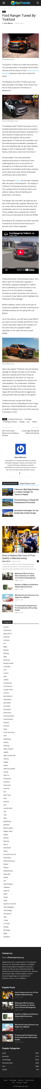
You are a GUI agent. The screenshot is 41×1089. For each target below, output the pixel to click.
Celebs (5, 680)
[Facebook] (4, 28)
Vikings (6, 927)
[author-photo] (20, 454)
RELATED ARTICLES (10, 484)
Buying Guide (8, 663)
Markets (6, 825)
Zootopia (6, 937)
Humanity (7, 778)
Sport (5, 894)
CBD (5, 676)
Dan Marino (7, 696)
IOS (4, 792)
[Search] (38, 3)
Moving (6, 841)
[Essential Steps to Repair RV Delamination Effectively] (7, 502)
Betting (6, 653)
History (6, 759)
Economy (6, 706)
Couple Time (8, 690)
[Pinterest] (14, 28)
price (28, 422)
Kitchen (6, 802)
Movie (5, 835)
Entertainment (8, 716)
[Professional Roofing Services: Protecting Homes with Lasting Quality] (7, 608)
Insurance (7, 785)
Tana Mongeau (8, 907)
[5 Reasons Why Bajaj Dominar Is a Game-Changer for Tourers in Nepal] (7, 492)
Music (5, 844)
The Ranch (7, 914)
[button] (3, 3)
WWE (5, 933)
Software (6, 887)
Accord (6, 627)
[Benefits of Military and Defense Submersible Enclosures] (7, 587)
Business (6, 660)
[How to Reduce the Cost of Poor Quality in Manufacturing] (20, 539)
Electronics (7, 713)
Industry (6, 782)
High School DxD (9, 755)
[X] (9, 28)
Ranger (17, 180)
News (5, 851)
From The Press (9, 732)
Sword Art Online (9, 904)
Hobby (5, 762)
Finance (6, 726)
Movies (6, 838)
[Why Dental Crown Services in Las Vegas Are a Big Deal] (7, 598)
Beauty (6, 650)
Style (5, 900)
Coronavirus (7, 686)
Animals (6, 640)
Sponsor (6, 891)
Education (7, 709)
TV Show (6, 923)
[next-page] (7, 521)
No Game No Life (9, 854)
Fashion (6, 722)
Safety (5, 877)
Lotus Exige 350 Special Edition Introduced (30, 432)
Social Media (8, 884)
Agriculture (7, 633)
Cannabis (6, 666)
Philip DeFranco (9, 861)
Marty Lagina (8, 828)
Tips (5, 917)
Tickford (34, 422)
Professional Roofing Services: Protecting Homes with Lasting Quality (26, 608)
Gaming (6, 746)
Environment (8, 719)
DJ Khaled (7, 703)
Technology (7, 910)
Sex (4, 881)
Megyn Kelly (7, 831)
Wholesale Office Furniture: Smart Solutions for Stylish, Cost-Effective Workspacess (25, 576)
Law (4, 805)
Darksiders (7, 699)
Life (4, 811)
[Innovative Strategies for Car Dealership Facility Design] (7, 513)
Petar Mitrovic (8, 23)
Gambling (7, 739)
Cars (9, 8)
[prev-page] (3, 521)
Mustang (21, 422)
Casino (5, 673)
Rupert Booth (6, 561)
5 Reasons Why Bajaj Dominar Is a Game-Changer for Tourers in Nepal (26, 492)
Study (5, 897)
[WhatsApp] (19, 28)
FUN (5, 736)
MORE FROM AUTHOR (27, 484)
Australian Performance (15, 419)
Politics (6, 867)
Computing (7, 683)
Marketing (7, 821)
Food (5, 729)
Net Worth (7, 848)
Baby (5, 647)
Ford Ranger (28, 419)
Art (4, 643)
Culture (6, 693)
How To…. (6, 775)
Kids (5, 798)
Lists (5, 815)
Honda (5, 772)
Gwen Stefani (8, 749)
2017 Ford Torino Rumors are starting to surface (10, 433)
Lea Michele (7, 808)
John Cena (7, 795)
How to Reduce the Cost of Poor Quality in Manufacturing (18, 557)
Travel (5, 920)
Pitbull (5, 864)
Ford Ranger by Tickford (10, 422)
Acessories (7, 630)
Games (6, 742)
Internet (6, 788)
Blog (5, 657)
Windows (6, 930)
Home (4, 8)
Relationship (8, 871)
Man (5, 818)
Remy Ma (6, 874)
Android (6, 637)
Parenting (7, 858)
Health (5, 752)
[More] (24, 28)
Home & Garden (9, 769)
